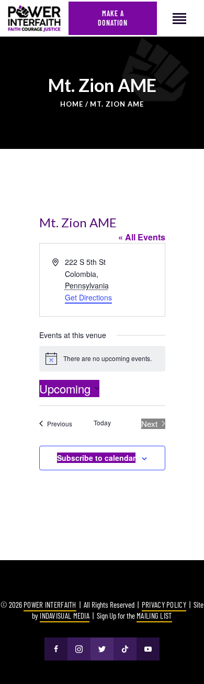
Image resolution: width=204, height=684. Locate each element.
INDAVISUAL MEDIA (64, 615)
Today (102, 423)
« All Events (141, 237)
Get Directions (88, 297)
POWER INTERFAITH (50, 604)
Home (71, 104)
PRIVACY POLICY (164, 604)
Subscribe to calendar (96, 458)
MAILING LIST (154, 615)
